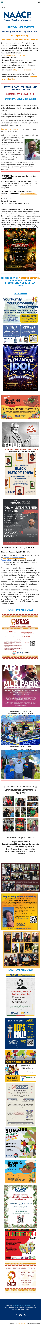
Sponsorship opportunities (11, 129)
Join (27, 1309)
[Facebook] (16, 1315)
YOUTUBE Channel (29, 277)
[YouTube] (20, 1315)
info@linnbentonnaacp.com (14, 55)
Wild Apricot (21, 1323)
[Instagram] (24, 1315)
